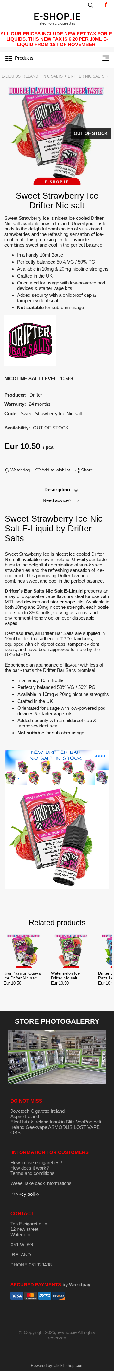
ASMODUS (60, 1127)
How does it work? (29, 1167)
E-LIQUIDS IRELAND (20, 76)
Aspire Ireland (24, 1116)
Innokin (57, 1121)
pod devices (27, 601)
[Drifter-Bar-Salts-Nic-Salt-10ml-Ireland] (30, 340)
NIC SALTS (53, 76)
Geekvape (36, 1127)
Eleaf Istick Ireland (30, 1121)
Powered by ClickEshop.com (57, 1365)
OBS (15, 1132)
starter (57, 601)
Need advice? (57, 500)
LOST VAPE (87, 1127)
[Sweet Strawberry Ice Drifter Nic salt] (57, 135)
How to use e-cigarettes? (36, 1162)
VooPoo (84, 1121)
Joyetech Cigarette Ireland (37, 1111)
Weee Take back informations (41, 1183)
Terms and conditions (32, 1173)
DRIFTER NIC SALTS (86, 76)
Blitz (70, 1121)
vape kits (74, 601)
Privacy (25, 1193)
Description (57, 489)
